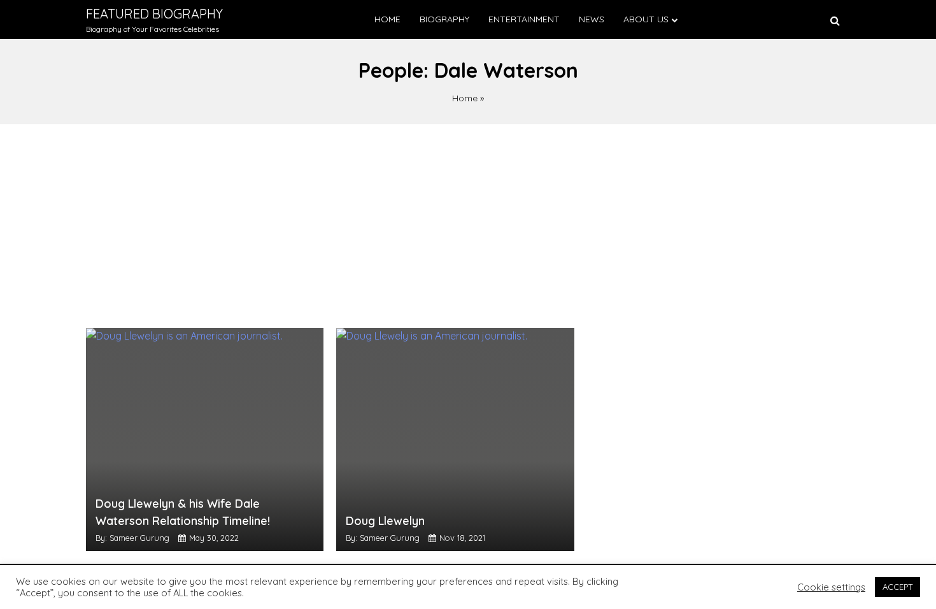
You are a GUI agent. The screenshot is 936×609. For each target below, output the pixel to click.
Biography (444, 19)
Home (387, 19)
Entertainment (524, 19)
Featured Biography (154, 14)
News (591, 19)
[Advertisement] (468, 220)
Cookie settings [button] (831, 587)
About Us (646, 19)
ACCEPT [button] (897, 587)
